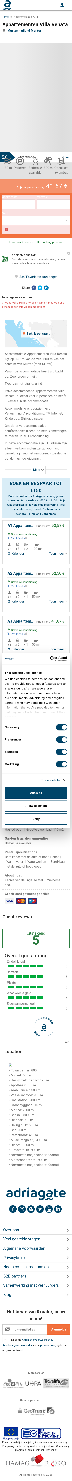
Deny (36, 819)
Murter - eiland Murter (25, 31)
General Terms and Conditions (36, 513)
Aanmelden (59, 1329)
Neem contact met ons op (26, 1267)
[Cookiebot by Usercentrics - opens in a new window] (50, 658)
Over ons (11, 1230)
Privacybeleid (14, 1257)
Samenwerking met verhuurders (31, 1285)
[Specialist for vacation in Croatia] (36, 1193)
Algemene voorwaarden (24, 1248)
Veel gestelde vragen (21, 1239)
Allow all (36, 792)
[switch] (61, 739)
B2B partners (14, 1276)
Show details (50, 780)
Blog (7, 1294)
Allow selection (36, 805)
